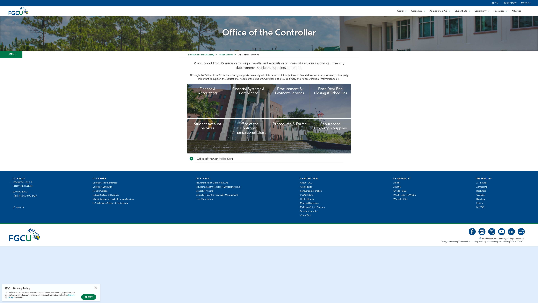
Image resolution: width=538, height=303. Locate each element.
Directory (510, 3)
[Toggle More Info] (191, 159)
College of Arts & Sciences (105, 183)
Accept (89, 297)
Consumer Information (311, 191)
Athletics (516, 11)
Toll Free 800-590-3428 (25, 196)
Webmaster (491, 242)
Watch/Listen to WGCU (404, 195)
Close (95, 288)
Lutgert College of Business (106, 195)
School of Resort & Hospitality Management (217, 195)
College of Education (102, 187)
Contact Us (18, 207)
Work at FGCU (400, 199)
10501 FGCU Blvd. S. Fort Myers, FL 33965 (23, 184)
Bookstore (481, 191)
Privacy (71, 295)
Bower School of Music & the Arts (212, 183)
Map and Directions (309, 203)
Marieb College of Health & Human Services (113, 199)
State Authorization (309, 211)
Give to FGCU (399, 191)
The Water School (204, 199)
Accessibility (503, 242)
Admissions (481, 187)
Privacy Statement (449, 242)
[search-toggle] (528, 11)
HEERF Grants (307, 199)
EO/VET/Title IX (518, 242)
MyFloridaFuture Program (312, 207)
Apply (495, 3)
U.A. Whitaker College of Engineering (110, 203)
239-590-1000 (20, 192)
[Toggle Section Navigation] (11, 54)
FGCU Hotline (306, 195)
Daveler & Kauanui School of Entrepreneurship (218, 187)
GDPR (11, 298)
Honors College (100, 191)
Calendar (480, 195)
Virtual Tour (305, 215)
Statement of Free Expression (472, 242)
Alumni (396, 183)
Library (479, 203)
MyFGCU (526, 3)
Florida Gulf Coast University (201, 55)
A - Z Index (481, 183)
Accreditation (306, 187)
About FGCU (306, 183)
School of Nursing (204, 191)
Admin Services (226, 55)
